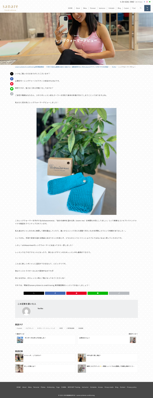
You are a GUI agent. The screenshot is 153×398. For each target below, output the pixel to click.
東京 (61, 328)
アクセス (139, 2)
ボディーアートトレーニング (47, 328)
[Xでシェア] (11, 73)
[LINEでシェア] (11, 88)
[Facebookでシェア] (11, 78)
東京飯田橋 (71, 328)
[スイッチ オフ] (141, 8)
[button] (11, 93)
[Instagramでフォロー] (147, 2)
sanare (20, 328)
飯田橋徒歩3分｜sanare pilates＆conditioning (81, 395)
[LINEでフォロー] (150, 2)
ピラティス (30, 328)
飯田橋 (81, 328)
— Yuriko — (76, 35)
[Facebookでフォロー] (144, 2)
